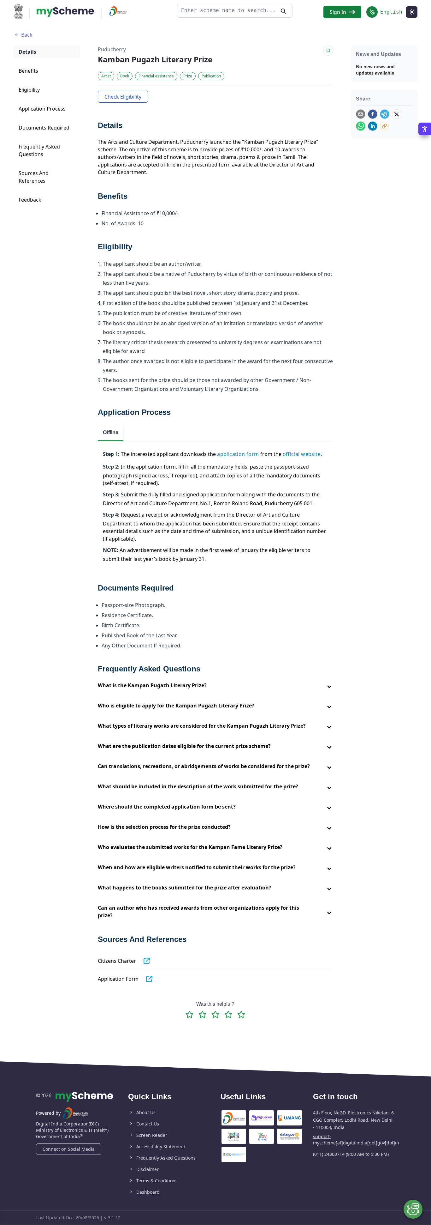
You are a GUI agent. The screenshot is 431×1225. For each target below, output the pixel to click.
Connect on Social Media (69, 1149)
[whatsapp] (360, 126)
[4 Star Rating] (228, 1014)
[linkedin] (372, 126)
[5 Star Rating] (241, 1014)
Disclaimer (147, 1169)
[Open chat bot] (413, 1209)
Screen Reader (151, 1135)
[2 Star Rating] (202, 1014)
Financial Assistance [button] (156, 76)
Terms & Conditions (157, 1181)
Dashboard (148, 1192)
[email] (360, 114)
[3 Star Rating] (215, 1014)
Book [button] (124, 76)
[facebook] (372, 114)
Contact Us (147, 1124)
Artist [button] (106, 76)
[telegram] (384, 114)
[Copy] (384, 126)
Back (26, 35)
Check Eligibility (122, 96)
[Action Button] (65, 12)
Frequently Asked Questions (166, 1158)
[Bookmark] (328, 50)
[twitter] (396, 114)
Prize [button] (187, 76)
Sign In (338, 12)
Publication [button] (211, 76)
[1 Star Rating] (189, 1014)
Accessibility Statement (160, 1146)
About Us (146, 1112)
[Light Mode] (411, 12)
